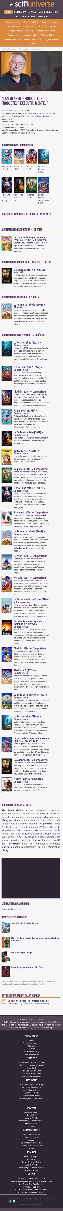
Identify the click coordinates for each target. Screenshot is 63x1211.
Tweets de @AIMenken (11, 909)
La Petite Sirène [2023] (26, 342)
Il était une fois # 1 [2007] (6, 197)
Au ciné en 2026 (13, 26)
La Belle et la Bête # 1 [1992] (29, 694)
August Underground (31, 1043)
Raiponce (37, 833)
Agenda (31, 43)
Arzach (31, 1148)
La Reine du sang (31, 1051)
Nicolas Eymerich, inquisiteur (31, 1098)
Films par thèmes (15, 30)
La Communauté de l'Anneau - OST (31, 1178)
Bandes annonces (49, 22)
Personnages (13, 35)
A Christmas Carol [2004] (27, 779)
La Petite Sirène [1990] (42, 169)
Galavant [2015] (22, 269)
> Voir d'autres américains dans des (35, 116)
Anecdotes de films (13, 39)
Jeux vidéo (31, 1108)
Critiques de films (13, 22)
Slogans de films (51, 39)
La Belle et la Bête (11, 823)
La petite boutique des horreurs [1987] (43, 198)
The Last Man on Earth (31, 1070)
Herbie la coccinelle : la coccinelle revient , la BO (31, 1181)
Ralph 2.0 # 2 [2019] (6, 167)
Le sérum (31, 1140)
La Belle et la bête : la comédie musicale (28, 1000)
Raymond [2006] (22, 512)
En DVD (42, 26)
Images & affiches (30, 35)
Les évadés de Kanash (31, 1090)
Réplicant (31, 1045)
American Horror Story (31, 1073)
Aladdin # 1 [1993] (18, 167)
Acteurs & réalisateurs (46, 30)
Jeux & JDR (31, 1152)
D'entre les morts (32, 1092)
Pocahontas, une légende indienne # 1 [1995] (28, 622)
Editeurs (29, 30)
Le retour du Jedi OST (31, 1186)
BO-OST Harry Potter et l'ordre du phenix (31, 1189)
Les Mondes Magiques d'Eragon (31, 1084)
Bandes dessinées (31, 1130)
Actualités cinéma (31, 22)
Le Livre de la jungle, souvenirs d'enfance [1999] (31, 238)
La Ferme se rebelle (49, 830)
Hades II (31, 1126)
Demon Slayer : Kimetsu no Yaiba (31, 1062)
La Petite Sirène (44, 820)
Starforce (31, 1048)
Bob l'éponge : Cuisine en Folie (31, 1120)
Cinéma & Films (31, 1036)
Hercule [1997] (29, 167)
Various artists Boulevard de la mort (31, 1192)
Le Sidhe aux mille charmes (31, 1145)
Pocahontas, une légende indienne (20, 827)
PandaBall (31, 1115)
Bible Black (31, 1068)
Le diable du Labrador (31, 1087)
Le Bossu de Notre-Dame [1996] (31, 599)
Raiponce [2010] (30, 196)
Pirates (31, 1040)
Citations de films (48, 35)
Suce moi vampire (31, 1054)
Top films (53, 26)
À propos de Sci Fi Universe (31, 1019)
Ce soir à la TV (30, 26)
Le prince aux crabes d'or (31, 1142)
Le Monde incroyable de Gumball (31, 1065)
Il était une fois (16, 833)
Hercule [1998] (22, 556)
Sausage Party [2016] (25, 450)
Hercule (27, 830)
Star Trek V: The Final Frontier (31, 1184)
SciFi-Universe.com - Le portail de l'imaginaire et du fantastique (31, 4)
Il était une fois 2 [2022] (27, 367)
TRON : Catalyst (31, 1123)
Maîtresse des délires (31, 1095)
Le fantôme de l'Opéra (31, 1162)
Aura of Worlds (31, 1117)
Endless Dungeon (31, 1112)
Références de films (32, 39)
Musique (31, 1174)
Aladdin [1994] (22, 648)
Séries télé (31, 1058)
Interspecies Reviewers (31, 1076)
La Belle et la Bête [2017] (18, 197)
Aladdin (33, 823)
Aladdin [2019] (22, 391)
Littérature (31, 1080)
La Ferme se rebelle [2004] (28, 304)
